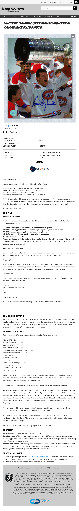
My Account (53, 2)
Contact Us (57, 468)
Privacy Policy (39, 468)
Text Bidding (72, 16)
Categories (24, 16)
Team (4, 16)
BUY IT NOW (48, 16)
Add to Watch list (10, 132)
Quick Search (37, 16)
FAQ (60, 2)
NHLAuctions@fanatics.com (38, 457)
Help (66, 2)
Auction (42, 158)
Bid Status (60, 16)
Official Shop (43, 2)
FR (71, 2)
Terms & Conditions (24, 468)
